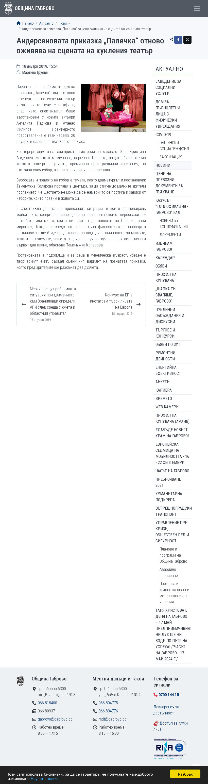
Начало (28, 23)
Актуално (46, 23)
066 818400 (47, 702)
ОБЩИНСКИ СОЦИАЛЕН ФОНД (174, 145)
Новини (64, 23)
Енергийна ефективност (168, 370)
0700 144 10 (169, 694)
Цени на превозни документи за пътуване (169, 182)
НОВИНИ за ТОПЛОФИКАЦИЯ (174, 223)
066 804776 (108, 711)
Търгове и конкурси (165, 333)
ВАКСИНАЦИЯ (171, 157)
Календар (165, 257)
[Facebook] (178, 40)
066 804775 (108, 702)
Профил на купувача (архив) (172, 418)
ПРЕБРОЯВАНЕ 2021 (168, 482)
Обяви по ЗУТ (167, 344)
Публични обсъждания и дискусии (169, 315)
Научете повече (45, 778)
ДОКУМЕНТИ (170, 234)
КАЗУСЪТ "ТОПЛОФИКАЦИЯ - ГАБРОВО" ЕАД (171, 206)
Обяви (161, 266)
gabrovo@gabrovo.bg (55, 719)
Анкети (162, 381)
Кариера (163, 390)
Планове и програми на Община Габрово (173, 555)
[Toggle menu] (197, 8)
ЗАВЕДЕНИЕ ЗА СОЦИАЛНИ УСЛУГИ (168, 87)
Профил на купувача (166, 277)
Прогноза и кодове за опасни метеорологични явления (174, 592)
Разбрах (185, 774)
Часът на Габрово (172, 471)
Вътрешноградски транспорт (173, 511)
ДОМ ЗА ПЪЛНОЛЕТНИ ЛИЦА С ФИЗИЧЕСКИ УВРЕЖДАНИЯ (167, 114)
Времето (163, 398)
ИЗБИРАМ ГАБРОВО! (163, 246)
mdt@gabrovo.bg (113, 719)
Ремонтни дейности (165, 356)
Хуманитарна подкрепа (168, 496)
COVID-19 (163, 134)
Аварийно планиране (169, 572)
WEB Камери (167, 407)
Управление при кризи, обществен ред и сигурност (172, 531)
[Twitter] (187, 40)
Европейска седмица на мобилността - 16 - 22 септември (172, 453)
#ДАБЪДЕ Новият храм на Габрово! (172, 432)
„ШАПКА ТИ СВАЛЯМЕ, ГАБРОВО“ (165, 295)
